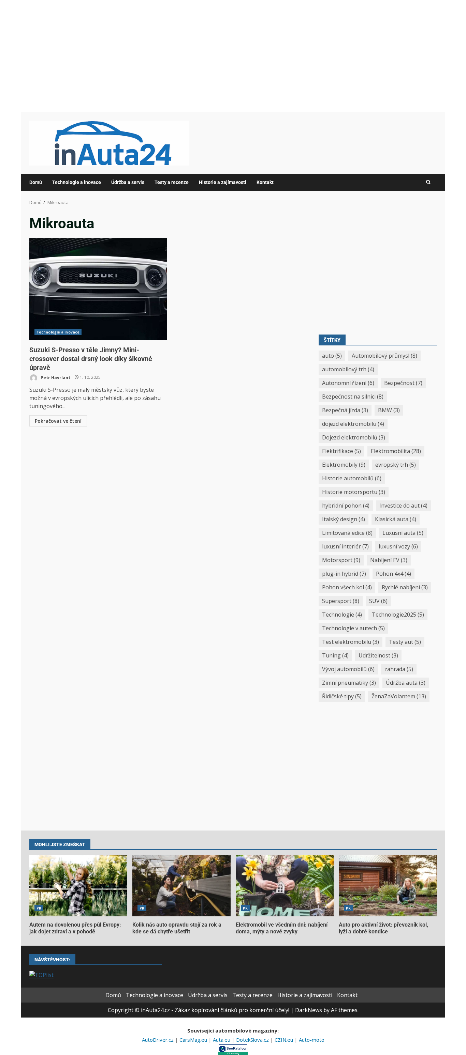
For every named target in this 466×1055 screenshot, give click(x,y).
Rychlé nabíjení (405, 587)
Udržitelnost (378, 655)
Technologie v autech (353, 628)
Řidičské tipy (342, 696)
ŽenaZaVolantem (399, 696)
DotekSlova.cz (253, 1039)
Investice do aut (403, 505)
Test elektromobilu (350, 642)
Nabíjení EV (388, 560)
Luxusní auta (402, 533)
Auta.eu (222, 1039)
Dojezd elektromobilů (353, 437)
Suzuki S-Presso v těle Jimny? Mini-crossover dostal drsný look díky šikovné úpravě (98, 289)
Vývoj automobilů (348, 669)
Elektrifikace (341, 451)
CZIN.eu (284, 1039)
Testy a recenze (172, 182)
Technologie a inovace (76, 182)
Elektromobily (343, 464)
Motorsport (341, 560)
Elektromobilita (396, 451)
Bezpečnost (403, 383)
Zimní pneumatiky (349, 682)
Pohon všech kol (347, 587)
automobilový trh (348, 369)
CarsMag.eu (193, 1039)
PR (39, 908)
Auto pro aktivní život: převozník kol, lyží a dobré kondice (388, 885)
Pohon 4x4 (393, 573)
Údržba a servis (127, 182)
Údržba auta (405, 682)
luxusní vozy (398, 546)
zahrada (398, 669)
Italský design (343, 519)
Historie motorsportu (353, 492)
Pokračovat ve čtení (58, 421)
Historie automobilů (351, 478)
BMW (389, 410)
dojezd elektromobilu (353, 424)
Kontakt (265, 182)
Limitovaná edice (347, 533)
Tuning (335, 655)
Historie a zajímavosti (222, 182)
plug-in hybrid (344, 573)
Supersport (340, 601)
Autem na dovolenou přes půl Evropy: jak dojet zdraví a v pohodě (78, 885)
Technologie (342, 614)
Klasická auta (395, 519)
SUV (378, 601)
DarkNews (308, 1010)
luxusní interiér (345, 546)
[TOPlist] (41, 974)
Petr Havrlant (55, 377)
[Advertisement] (233, 56)
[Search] (428, 182)
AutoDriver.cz (158, 1039)
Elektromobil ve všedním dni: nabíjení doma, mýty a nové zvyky (285, 885)
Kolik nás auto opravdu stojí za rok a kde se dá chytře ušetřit (181, 885)
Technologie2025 (398, 614)
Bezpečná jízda (345, 410)
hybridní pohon (345, 505)
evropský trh (395, 464)
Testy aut (405, 642)
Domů (35, 182)
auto (332, 355)
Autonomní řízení (348, 383)
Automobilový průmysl (384, 355)
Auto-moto (311, 1039)
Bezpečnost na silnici (352, 396)
